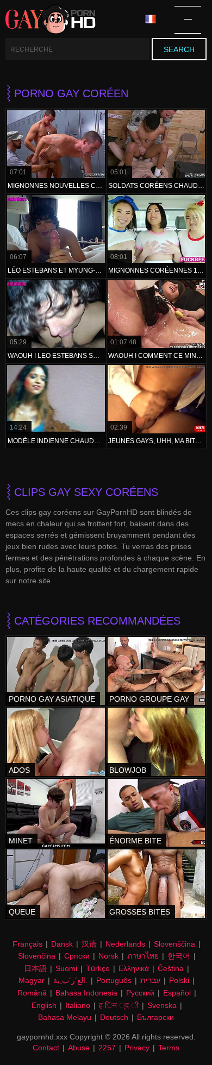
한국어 (178, 955)
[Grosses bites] (156, 883)
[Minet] (56, 813)
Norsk (108, 955)
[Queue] (56, 883)
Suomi (66, 968)
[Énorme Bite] (156, 813)
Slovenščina (174, 944)
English (44, 1005)
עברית (150, 980)
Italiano (77, 1005)
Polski (179, 980)
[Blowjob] (156, 742)
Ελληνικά (134, 968)
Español (177, 992)
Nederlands (125, 944)
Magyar (31, 980)
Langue (154, 19)
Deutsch (114, 1017)
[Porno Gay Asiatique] (56, 671)
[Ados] (56, 742)
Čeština (171, 968)
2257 (107, 1047)
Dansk (62, 944)
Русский (140, 992)
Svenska (162, 1005)
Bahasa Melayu (64, 1017)
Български (155, 1017)
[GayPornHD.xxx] (50, 19)
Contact (46, 1047)
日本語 (35, 968)
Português (114, 980)
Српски (77, 955)
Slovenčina (36, 955)
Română (32, 992)
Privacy (136, 1047)
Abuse (79, 1047)
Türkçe (98, 968)
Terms (168, 1047)
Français (27, 944)
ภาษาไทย (143, 955)
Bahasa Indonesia (86, 992)
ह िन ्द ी (119, 1005)
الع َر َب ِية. (70, 980)
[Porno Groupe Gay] (156, 671)
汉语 (89, 944)
